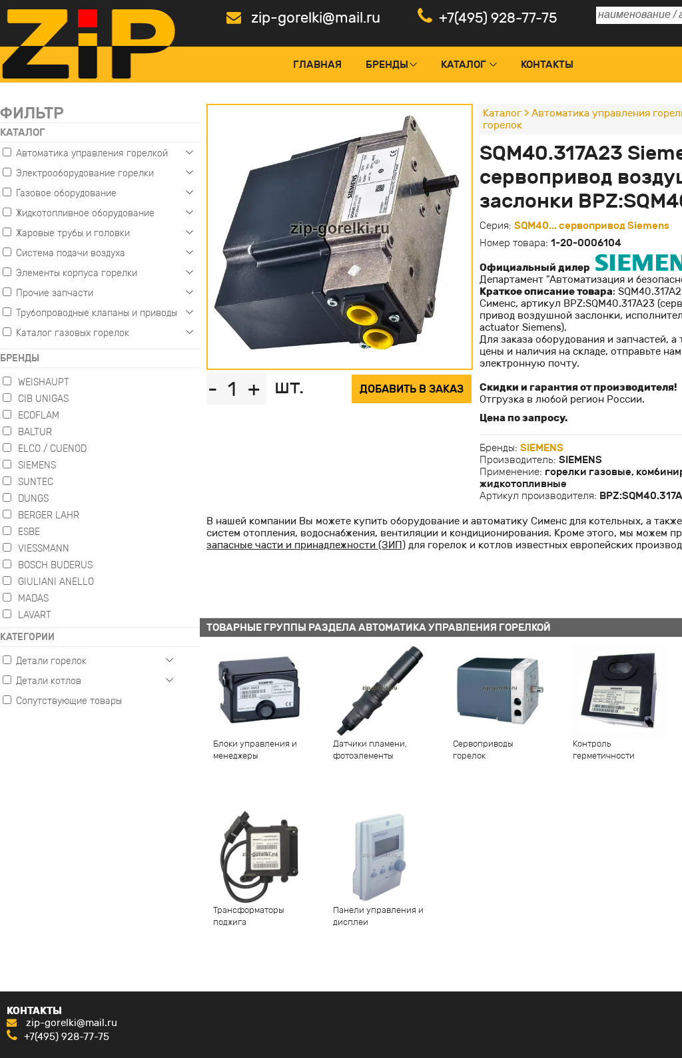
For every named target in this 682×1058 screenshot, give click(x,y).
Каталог (463, 65)
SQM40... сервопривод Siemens (591, 226)
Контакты (547, 65)
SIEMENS (541, 448)
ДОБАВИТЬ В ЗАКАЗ (412, 389)
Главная (317, 65)
